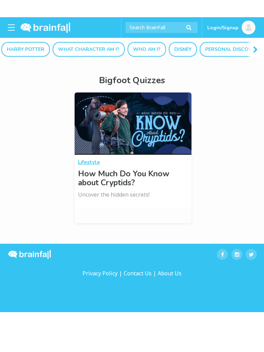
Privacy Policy (100, 273)
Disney (182, 49)
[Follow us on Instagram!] (236, 254)
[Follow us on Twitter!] (251, 254)
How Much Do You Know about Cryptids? (123, 178)
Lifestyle (89, 162)
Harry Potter (25, 49)
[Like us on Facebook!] (222, 254)
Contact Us (138, 273)
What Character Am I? (88, 49)
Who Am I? (147, 49)
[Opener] (11, 27)
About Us (170, 273)
